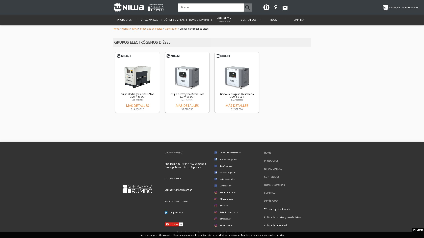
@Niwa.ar (223, 205)
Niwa (135, 28)
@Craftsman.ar (226, 225)
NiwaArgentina (225, 166)
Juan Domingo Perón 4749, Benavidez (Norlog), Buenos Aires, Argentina (185, 165)
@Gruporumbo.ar (227, 192)
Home (116, 28)
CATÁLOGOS (271, 201)
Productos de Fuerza (151, 28)
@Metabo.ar (225, 219)
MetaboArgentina (227, 179)
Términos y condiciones (277, 209)
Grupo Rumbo (176, 212)
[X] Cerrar (418, 229)
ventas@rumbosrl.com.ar (178, 189)
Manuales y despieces (223, 20)
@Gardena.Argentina (228, 212)
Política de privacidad (275, 225)
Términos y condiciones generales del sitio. (262, 235)
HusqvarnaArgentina (228, 159)
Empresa (299, 19)
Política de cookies (229, 235)
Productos (271, 160)
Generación (171, 28)
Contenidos (272, 176)
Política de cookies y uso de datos (282, 217)
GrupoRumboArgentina (230, 152)
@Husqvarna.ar (226, 199)
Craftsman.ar (225, 185)
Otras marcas (273, 168)
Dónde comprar (174, 19)
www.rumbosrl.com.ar (176, 201)
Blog (273, 19)
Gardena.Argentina (227, 172)
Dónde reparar (199, 19)
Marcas (126, 28)
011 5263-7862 (173, 178)
